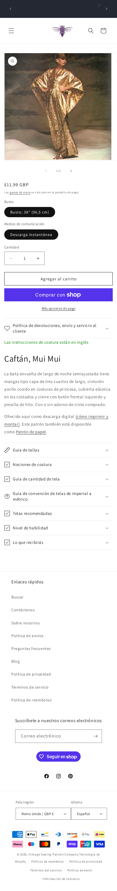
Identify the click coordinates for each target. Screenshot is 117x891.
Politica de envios (27, 635)
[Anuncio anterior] (10, 9)
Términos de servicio (30, 687)
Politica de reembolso (31, 700)
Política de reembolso (47, 861)
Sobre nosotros (25, 622)
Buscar (17, 597)
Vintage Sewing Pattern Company (53, 854)
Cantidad (11, 247)
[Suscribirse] (95, 736)
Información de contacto (61, 879)
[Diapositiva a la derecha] (71, 171)
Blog (15, 661)
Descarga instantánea (31, 234)
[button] (11, 30)
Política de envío (79, 870)
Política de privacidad (31, 674)
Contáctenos (23, 609)
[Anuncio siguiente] (106, 9)
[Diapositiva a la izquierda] (46, 171)
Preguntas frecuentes (31, 648)
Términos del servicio (46, 870)
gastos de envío (20, 192)
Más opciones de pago (59, 308)
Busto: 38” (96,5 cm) (29, 212)
